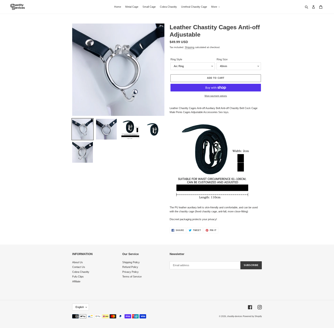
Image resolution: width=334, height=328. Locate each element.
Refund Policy (130, 266)
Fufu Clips (78, 276)
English (79, 307)
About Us (77, 262)
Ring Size (222, 59)
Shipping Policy (131, 262)
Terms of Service (132, 276)
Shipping (189, 47)
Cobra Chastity (80, 271)
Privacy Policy (130, 271)
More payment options (216, 96)
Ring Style (176, 59)
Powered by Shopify (252, 316)
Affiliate (76, 281)
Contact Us (78, 266)
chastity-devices (234, 316)
